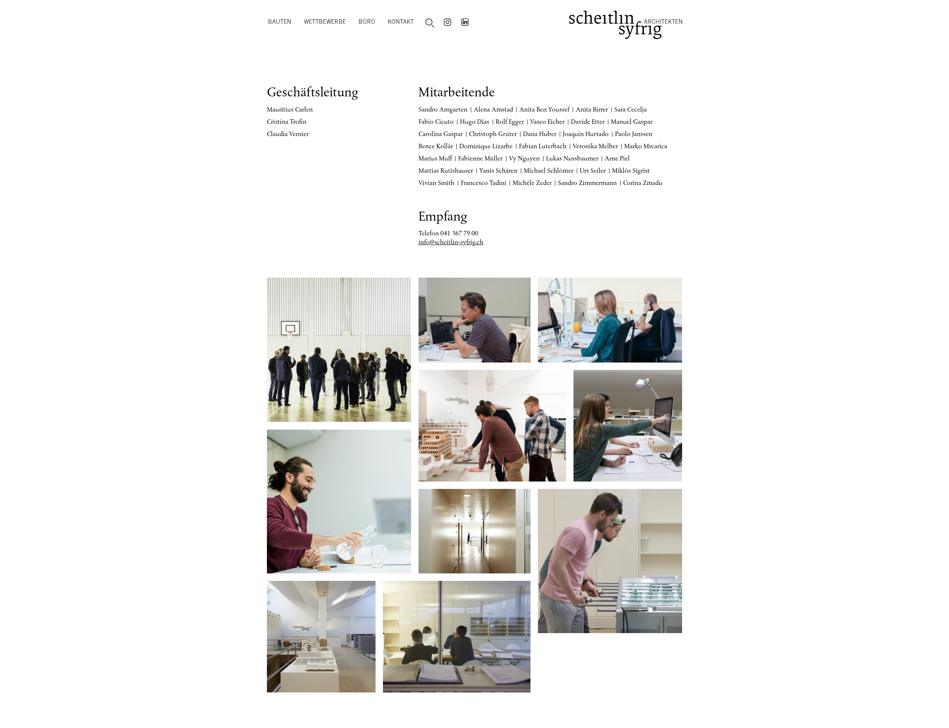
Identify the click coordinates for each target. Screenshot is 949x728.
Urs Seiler (593, 170)
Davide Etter (588, 122)
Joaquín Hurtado (586, 134)
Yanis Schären (498, 170)
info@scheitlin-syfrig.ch (451, 242)
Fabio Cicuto (436, 122)
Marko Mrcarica (645, 146)
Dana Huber (539, 134)
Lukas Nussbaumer (572, 158)
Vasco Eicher (547, 122)
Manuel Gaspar (631, 122)
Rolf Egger (510, 122)
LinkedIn (466, 21)
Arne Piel (617, 158)
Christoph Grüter (493, 134)
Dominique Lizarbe (486, 146)
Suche (431, 23)
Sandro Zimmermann (587, 183)
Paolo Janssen (633, 134)
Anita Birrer (592, 109)
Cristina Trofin (287, 122)
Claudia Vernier (288, 134)
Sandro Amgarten (443, 109)
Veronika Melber (595, 146)
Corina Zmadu (642, 183)
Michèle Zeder (532, 183)
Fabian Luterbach (542, 146)
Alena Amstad (493, 109)
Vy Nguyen (524, 158)
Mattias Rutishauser (446, 170)
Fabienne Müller (480, 158)
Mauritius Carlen (290, 109)
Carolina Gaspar (441, 134)
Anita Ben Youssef (544, 109)
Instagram (448, 21)
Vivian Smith (436, 183)
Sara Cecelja (630, 109)
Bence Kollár (436, 146)
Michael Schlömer (548, 170)
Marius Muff (435, 158)
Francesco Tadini (483, 183)
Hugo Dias (474, 122)
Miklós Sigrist (631, 170)
